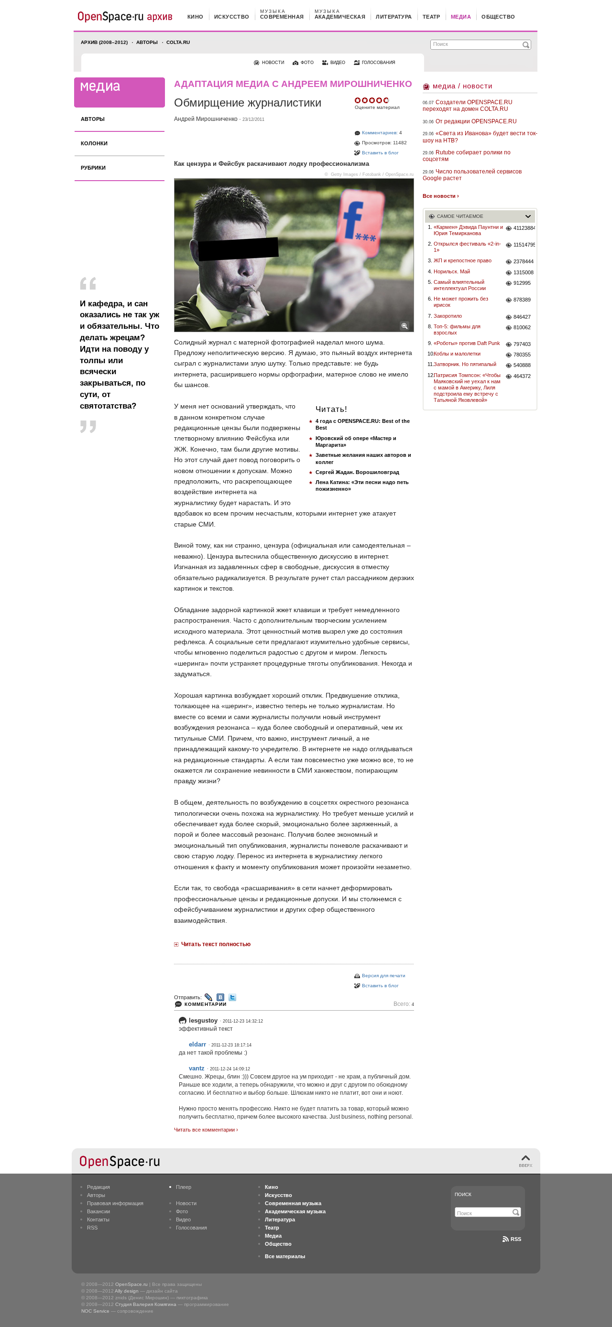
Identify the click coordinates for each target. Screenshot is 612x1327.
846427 (522, 317)
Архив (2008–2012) (104, 42)
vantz (197, 1068)
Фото (182, 1211)
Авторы (147, 42)
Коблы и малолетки (457, 353)
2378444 (524, 261)
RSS (92, 1227)
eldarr (197, 1044)
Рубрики (93, 168)
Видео (183, 1219)
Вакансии (98, 1211)
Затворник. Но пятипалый (465, 364)
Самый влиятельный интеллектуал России (460, 285)
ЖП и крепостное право (463, 260)
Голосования (191, 1227)
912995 (522, 283)
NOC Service (95, 1311)
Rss (516, 1239)
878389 (522, 299)
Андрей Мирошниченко (206, 119)
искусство (232, 17)
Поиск (463, 1194)
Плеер (183, 1187)
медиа (461, 17)
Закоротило (448, 316)
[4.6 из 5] (358, 100)
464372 (522, 376)
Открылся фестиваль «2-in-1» (467, 247)
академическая (340, 17)
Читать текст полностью (216, 944)
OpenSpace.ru (131, 1284)
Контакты (98, 1219)
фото (307, 62)
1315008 (524, 272)
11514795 (524, 245)
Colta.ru (178, 42)
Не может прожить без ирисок (461, 302)
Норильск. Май (452, 271)
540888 (522, 365)
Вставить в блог (380, 152)
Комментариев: (380, 132)
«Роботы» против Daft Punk (467, 343)
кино (195, 17)
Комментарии (206, 1004)
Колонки (94, 143)
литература (394, 17)
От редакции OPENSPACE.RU (476, 121)
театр (431, 17)
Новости (186, 1203)
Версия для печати (383, 975)
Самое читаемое (460, 216)
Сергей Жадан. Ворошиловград (357, 472)
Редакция (98, 1187)
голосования (378, 62)
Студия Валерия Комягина (145, 1304)
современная (282, 17)
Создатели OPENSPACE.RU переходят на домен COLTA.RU (468, 105)
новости (273, 62)
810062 (522, 327)
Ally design (127, 1291)
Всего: (403, 1004)
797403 (522, 344)
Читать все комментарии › (206, 1130)
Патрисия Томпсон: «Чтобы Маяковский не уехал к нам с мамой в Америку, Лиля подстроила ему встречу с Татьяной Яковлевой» (467, 387)
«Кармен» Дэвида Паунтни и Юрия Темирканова (468, 230)
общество (498, 17)
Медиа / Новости (462, 86)
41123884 (524, 228)
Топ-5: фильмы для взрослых (457, 329)
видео (337, 62)
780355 (522, 354)
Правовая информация (115, 1203)
